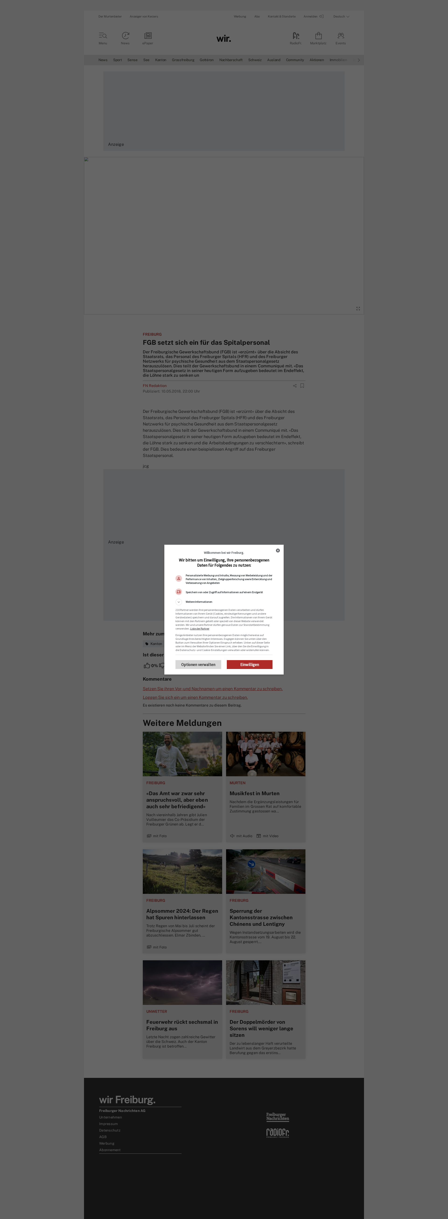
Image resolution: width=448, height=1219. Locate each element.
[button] (224, 602)
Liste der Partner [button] (199, 628)
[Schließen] (278, 550)
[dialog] (224, 610)
